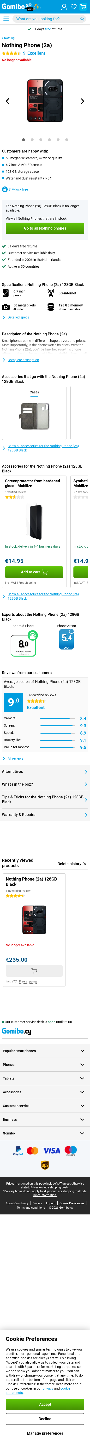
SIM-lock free (18, 189)
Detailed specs (18, 317)
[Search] (82, 19)
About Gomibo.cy (17, 1203)
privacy (47, 1388)
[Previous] (8, 101)
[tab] (23, 139)
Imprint (50, 1203)
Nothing (9, 38)
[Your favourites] (73, 7)
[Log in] (64, 7)
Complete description (23, 360)
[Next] (82, 101)
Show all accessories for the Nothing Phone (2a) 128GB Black (43, 448)
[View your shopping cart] (83, 7)
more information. (45, 1195)
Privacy (37, 1203)
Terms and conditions (31, 1207)
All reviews (15, 758)
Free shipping (27, 582)
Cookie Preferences (72, 1203)
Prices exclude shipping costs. (49, 1187)
